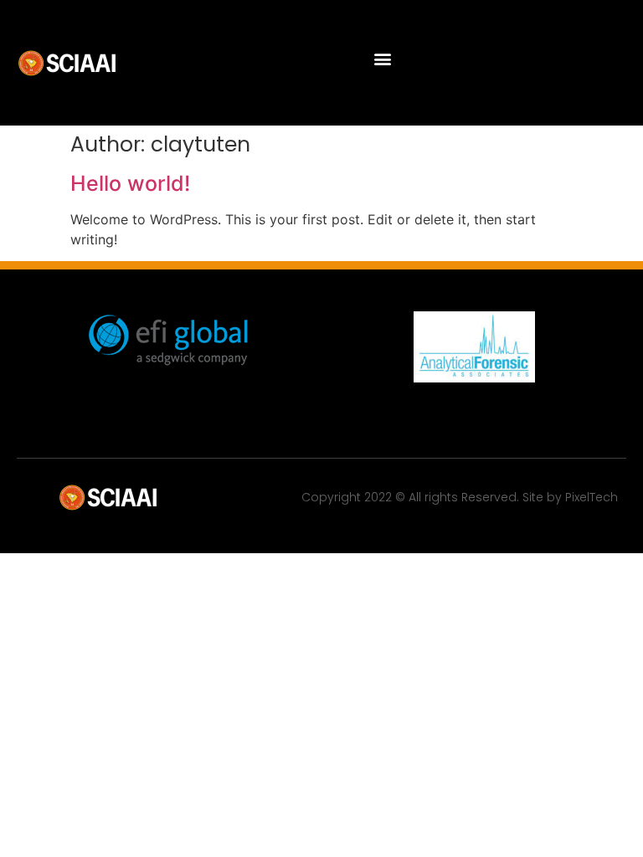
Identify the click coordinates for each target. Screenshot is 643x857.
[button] (382, 59)
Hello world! (130, 183)
